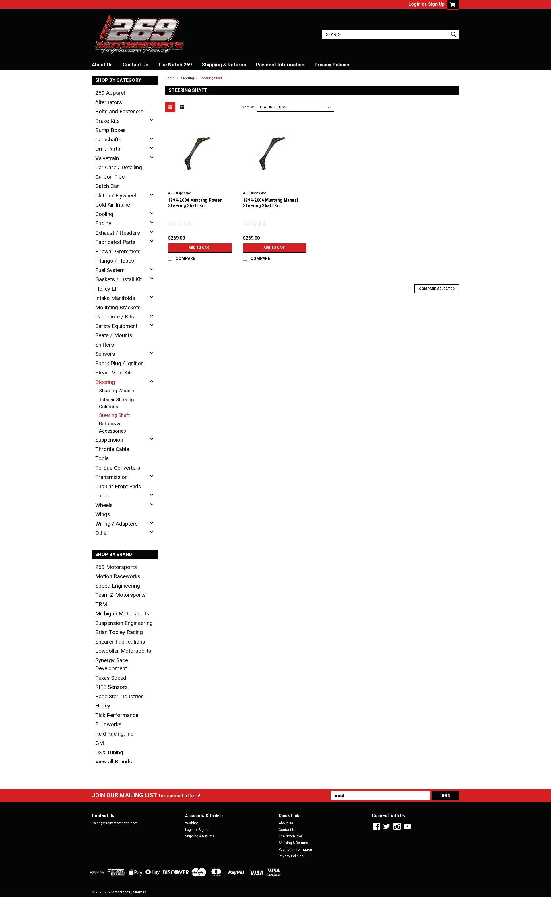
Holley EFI (107, 288)
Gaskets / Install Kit (118, 279)
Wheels (104, 505)
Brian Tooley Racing (119, 632)
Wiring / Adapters (116, 523)
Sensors (105, 354)
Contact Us (135, 64)
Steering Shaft (114, 415)
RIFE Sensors (111, 687)
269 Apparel (110, 93)
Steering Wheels (116, 391)
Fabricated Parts (115, 242)
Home (170, 78)
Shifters (104, 344)
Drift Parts (107, 148)
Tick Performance (116, 715)
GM (99, 743)
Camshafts (108, 139)
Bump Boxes (110, 130)
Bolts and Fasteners (119, 111)
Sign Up (436, 4)
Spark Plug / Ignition (119, 363)
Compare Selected (437, 289)
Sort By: (248, 107)
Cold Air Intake (112, 204)
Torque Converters (117, 467)
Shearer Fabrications (120, 641)
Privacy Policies (332, 64)
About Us (102, 64)
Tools (102, 458)
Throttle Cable (112, 449)
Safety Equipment (116, 326)
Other (101, 533)
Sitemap (139, 892)
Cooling (104, 214)
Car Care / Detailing (118, 167)
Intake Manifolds (115, 298)
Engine (103, 223)
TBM (101, 604)
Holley (102, 705)
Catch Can (107, 186)
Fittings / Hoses (114, 260)
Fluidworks (108, 724)
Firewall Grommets (118, 251)
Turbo (102, 495)
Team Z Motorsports (120, 595)
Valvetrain (107, 158)
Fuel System (110, 270)
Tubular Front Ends (118, 486)
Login (414, 4)
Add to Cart (200, 247)
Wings (102, 514)
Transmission (111, 477)
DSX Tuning (109, 752)
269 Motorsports (116, 567)
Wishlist (191, 823)
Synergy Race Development (111, 664)
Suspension (109, 439)
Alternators (108, 102)
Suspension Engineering (124, 623)
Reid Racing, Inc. (115, 733)
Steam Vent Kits (114, 372)
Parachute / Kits (114, 316)
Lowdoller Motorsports (123, 651)
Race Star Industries (119, 696)
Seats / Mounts (113, 335)
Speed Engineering (117, 585)
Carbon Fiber (111, 177)
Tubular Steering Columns (116, 403)
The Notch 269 (175, 64)
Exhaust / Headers (117, 233)
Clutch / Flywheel (115, 195)
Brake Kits (107, 121)
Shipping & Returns (224, 64)
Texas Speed (110, 678)
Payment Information (280, 64)
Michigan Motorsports (122, 613)
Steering (105, 382)
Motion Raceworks (117, 576)
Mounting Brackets (118, 307)
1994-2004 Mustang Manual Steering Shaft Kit (270, 202)
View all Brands (113, 761)
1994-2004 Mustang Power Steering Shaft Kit (195, 202)
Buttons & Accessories (112, 427)
